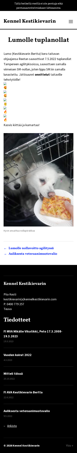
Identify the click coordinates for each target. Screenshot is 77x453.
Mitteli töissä (13, 373)
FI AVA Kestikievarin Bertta (23, 392)
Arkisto (12, 426)
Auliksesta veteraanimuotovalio (27, 411)
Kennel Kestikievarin (30, 21)
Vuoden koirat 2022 (18, 355)
